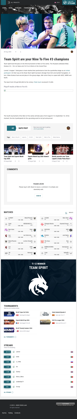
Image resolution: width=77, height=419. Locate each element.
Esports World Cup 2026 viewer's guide (38, 158)
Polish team (37, 82)
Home (4, 8)
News (11, 8)
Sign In (38, 196)
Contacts (17, 413)
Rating (10, 413)
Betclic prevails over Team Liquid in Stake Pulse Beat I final (61, 158)
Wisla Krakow (56, 137)
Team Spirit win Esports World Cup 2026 (13, 158)
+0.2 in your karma (38, 129)
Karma (4, 413)
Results (71, 212)
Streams (18, 8)
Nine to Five (47, 137)
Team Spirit (38, 137)
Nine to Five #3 (15, 137)
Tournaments (29, 8)
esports (24, 137)
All (66, 212)
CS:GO (31, 137)
